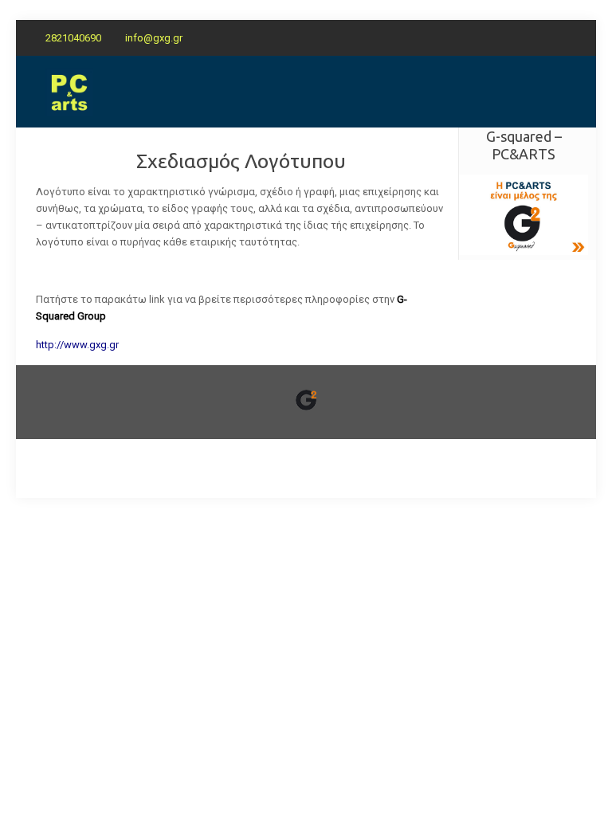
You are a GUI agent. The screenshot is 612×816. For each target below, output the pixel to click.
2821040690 (73, 38)
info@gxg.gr (153, 38)
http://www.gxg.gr (77, 345)
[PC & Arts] (69, 92)
